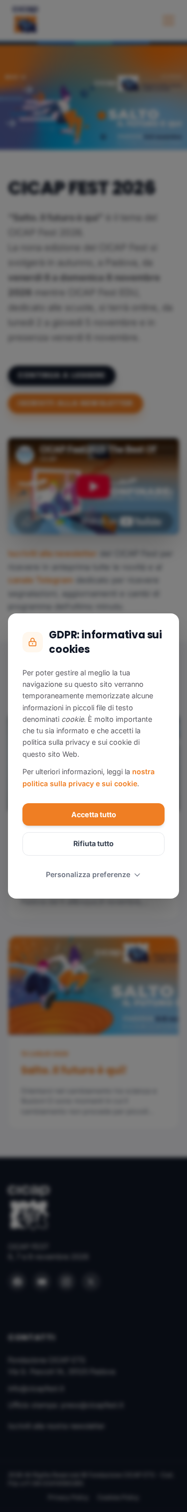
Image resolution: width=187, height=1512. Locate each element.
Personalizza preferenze (88, 874)
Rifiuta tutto (93, 843)
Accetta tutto (93, 814)
